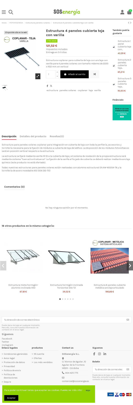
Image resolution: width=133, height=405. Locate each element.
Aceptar (11, 398)
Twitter (5, 341)
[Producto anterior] (129, 22)
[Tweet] (51, 86)
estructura (52, 90)
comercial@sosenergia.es (75, 381)
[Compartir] (47, 86)
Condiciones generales (16, 354)
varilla (97, 90)
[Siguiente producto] (130, 22)
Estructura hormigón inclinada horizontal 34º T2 (66, 286)
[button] (60, 299)
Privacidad (9, 366)
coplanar (82, 90)
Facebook (7, 338)
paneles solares (67, 90)
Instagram (7, 345)
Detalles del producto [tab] (33, 136)
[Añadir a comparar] (94, 74)
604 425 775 (71, 372)
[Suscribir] (127, 320)
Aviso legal (9, 358)
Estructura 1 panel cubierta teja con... (124, 45)
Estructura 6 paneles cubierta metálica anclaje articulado (110, 286)
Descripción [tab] (9, 136)
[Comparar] (20, 281)
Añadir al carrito (76, 74)
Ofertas (38, 358)
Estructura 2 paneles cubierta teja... (124, 63)
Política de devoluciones (11, 376)
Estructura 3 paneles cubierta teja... (124, 82)
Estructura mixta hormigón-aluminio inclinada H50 (23, 286)
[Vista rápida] (25, 281)
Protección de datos (14, 362)
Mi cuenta (39, 354)
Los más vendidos (43, 362)
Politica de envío (12, 370)
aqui (88, 390)
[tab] (57, 137)
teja (91, 90)
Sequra (7, 381)
